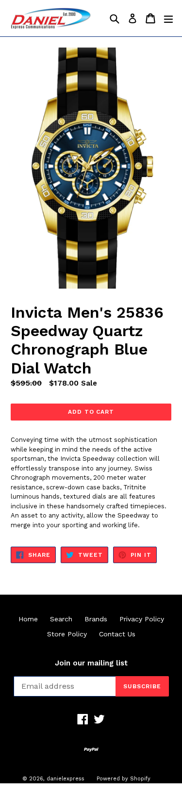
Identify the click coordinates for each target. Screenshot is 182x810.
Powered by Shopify (123, 779)
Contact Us (117, 634)
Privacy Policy (141, 619)
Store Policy (67, 634)
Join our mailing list (91, 663)
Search (61, 619)
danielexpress (65, 779)
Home (28, 619)
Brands (95, 619)
